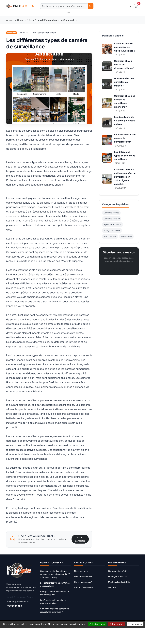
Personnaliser (135, 624)
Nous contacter (80, 539)
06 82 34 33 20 (14, 606)
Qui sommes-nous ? (83, 582)
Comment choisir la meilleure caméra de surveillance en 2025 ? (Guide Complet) (55, 574)
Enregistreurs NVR (112, 230)
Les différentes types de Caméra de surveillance (55, 584)
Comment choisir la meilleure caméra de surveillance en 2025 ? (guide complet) (125, 176)
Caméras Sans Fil (112, 218)
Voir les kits (119, 268)
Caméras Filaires (111, 213)
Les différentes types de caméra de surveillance (124, 156)
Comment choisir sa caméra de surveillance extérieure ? (54, 610)
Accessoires (126, 236)
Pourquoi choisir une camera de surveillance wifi (125, 138)
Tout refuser (117, 624)
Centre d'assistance (83, 587)
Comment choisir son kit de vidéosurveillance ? (124, 65)
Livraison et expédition (118, 571)
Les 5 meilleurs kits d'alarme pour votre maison (124, 121)
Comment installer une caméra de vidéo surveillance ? (124, 47)
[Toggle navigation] (69, 12)
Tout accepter (98, 624)
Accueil (10, 20)
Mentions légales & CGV (119, 582)
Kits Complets (110, 236)
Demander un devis (83, 576)
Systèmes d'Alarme (112, 224)
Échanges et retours (117, 576)
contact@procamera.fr (17, 601)
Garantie (112, 587)
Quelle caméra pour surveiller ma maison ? (124, 82)
